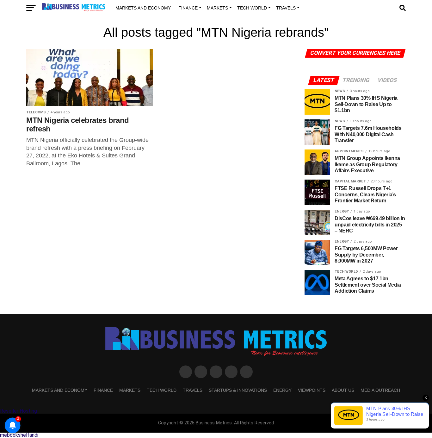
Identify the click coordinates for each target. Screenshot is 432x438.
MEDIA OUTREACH (380, 390)
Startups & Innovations (238, 390)
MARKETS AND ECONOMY (143, 7)
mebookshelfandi (19, 435)
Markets (217, 7)
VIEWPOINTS (311, 390)
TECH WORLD (252, 7)
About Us (343, 390)
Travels (286, 7)
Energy (282, 390)
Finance (188, 7)
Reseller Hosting (18, 411)
